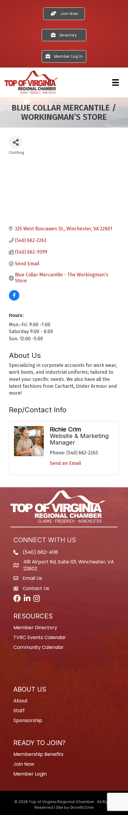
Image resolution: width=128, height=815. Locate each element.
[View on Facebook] (14, 299)
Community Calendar (38, 647)
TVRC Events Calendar (39, 637)
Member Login (30, 773)
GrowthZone (82, 807)
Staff (19, 710)
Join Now (23, 764)
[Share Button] (15, 142)
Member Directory (35, 627)
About (20, 700)
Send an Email (65, 463)
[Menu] (115, 82)
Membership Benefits (38, 754)
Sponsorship (27, 720)
